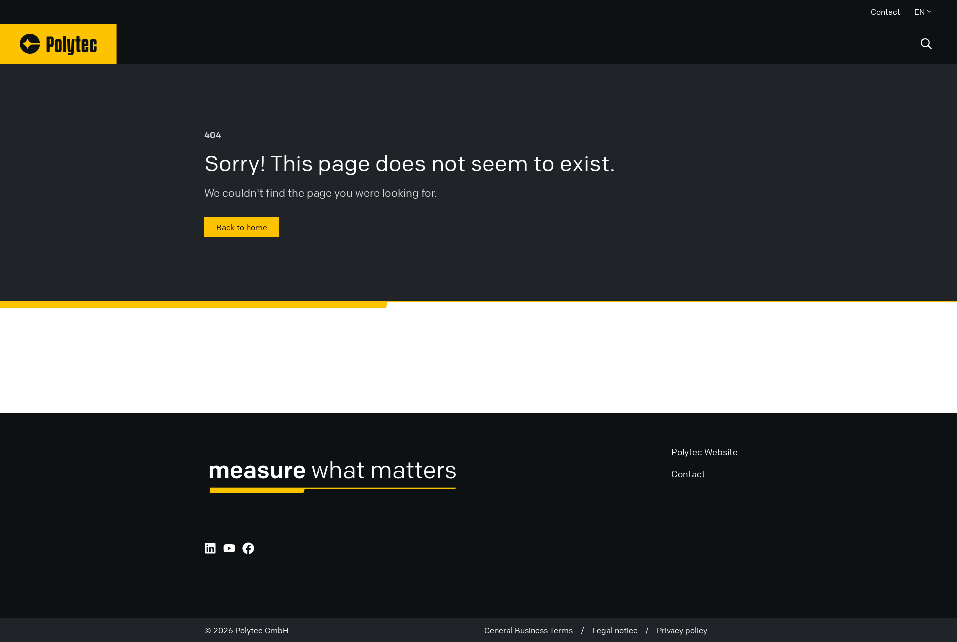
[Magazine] (58, 44)
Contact (885, 12)
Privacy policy (682, 630)
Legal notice (618, 630)
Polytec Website (704, 451)
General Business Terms (532, 630)
